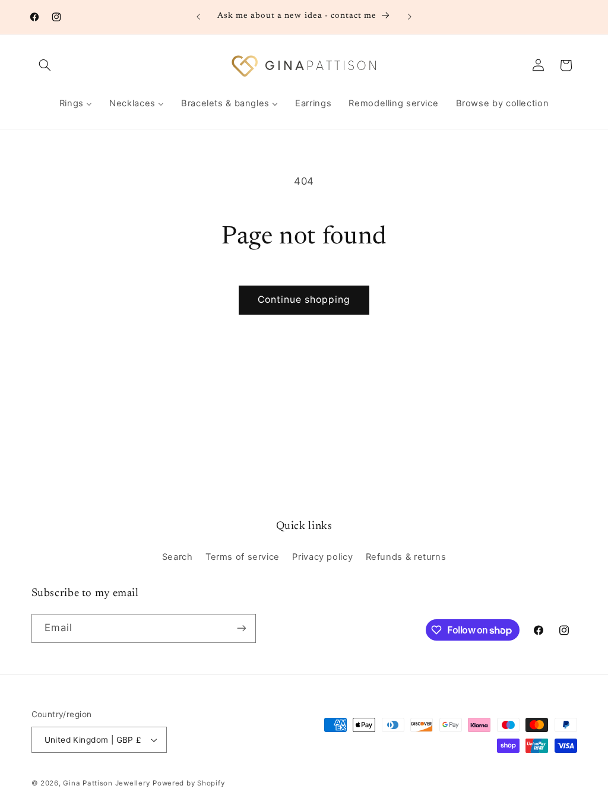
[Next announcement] (410, 16)
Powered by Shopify (188, 783)
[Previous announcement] (198, 16)
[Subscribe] (241, 628)
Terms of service (242, 557)
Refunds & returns (406, 557)
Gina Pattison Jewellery (106, 783)
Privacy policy (322, 557)
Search (177, 557)
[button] (45, 65)
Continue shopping (304, 299)
